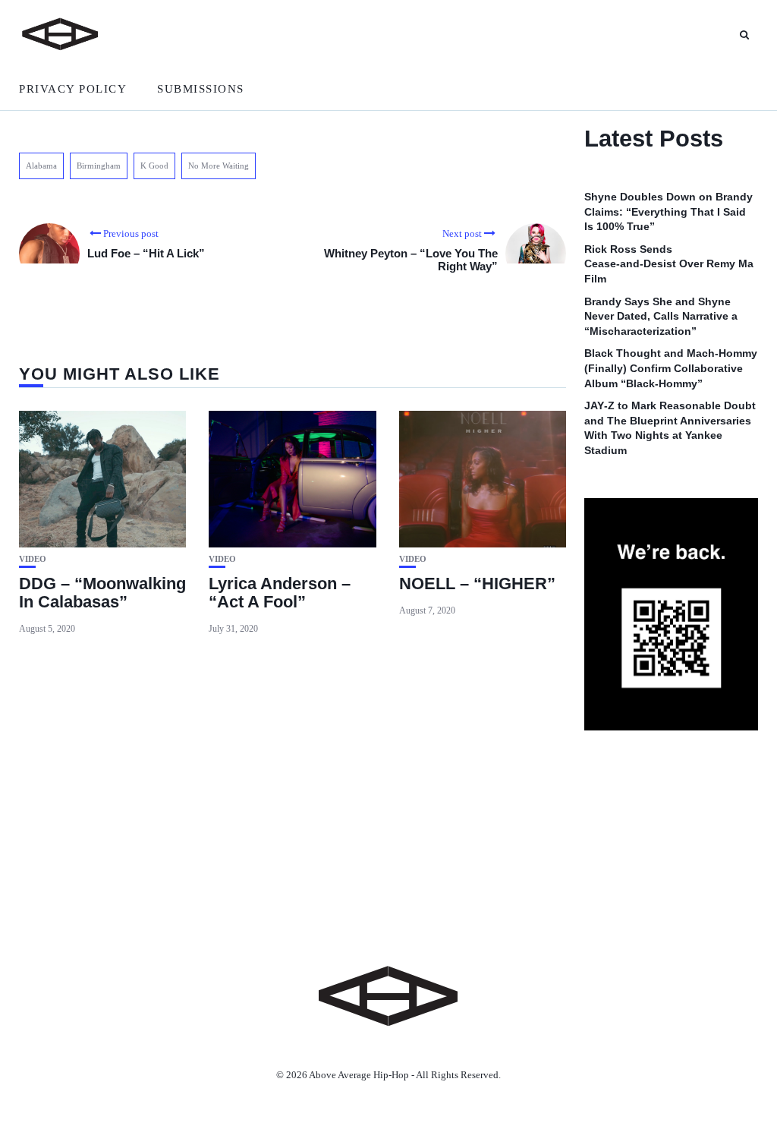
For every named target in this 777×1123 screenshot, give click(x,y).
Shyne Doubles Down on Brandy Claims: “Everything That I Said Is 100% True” (668, 211)
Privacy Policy (73, 89)
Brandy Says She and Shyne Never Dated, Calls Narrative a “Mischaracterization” (661, 316)
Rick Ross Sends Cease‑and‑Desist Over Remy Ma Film (668, 264)
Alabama (41, 165)
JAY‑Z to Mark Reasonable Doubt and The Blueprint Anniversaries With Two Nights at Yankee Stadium (670, 427)
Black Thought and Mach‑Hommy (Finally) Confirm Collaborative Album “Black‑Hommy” (670, 368)
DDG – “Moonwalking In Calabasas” (102, 592)
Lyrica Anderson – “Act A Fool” (280, 592)
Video (32, 559)
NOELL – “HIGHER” (477, 583)
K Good (154, 165)
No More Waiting (218, 165)
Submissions (200, 89)
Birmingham (99, 165)
